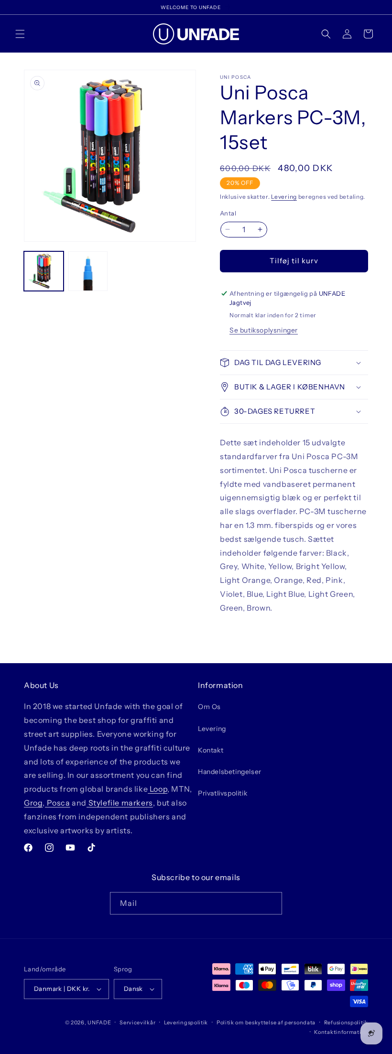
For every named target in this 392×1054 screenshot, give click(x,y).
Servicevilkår (137, 1022)
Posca (57, 802)
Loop (157, 789)
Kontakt (210, 750)
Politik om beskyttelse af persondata (266, 1022)
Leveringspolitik (186, 1022)
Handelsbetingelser (229, 771)
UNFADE (99, 1022)
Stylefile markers (120, 802)
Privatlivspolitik (222, 793)
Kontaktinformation (341, 1032)
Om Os (209, 706)
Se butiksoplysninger (263, 330)
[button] (20, 33)
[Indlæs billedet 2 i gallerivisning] (88, 271)
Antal (228, 213)
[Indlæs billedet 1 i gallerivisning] (44, 271)
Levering (284, 196)
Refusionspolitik (346, 1022)
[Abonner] (271, 903)
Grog (33, 802)
